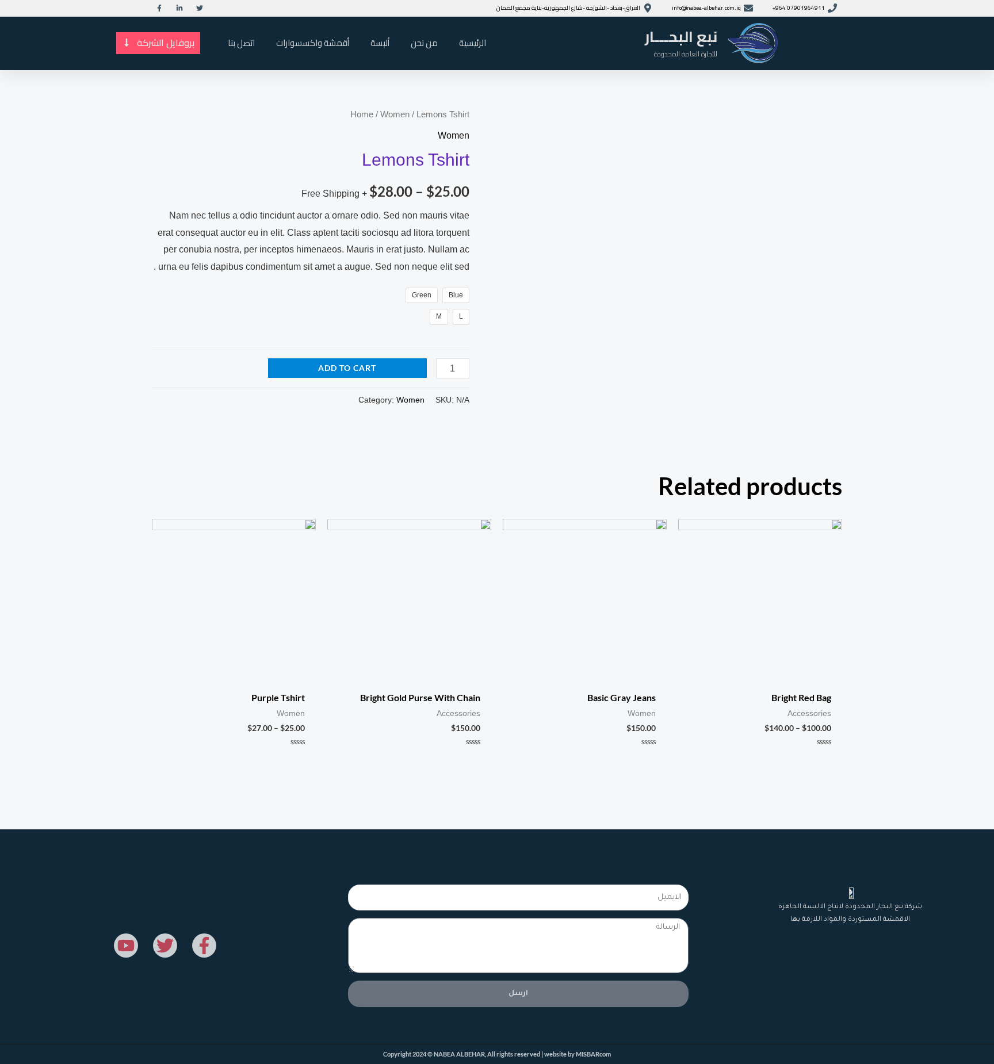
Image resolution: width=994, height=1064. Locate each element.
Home (361, 114)
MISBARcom (593, 1054)
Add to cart (347, 368)
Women (395, 114)
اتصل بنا (241, 43)
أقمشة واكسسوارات (312, 43)
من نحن (424, 43)
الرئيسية (472, 43)
